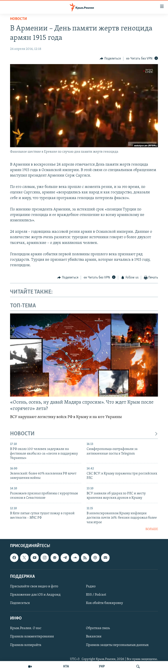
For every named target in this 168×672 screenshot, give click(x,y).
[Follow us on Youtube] (34, 558)
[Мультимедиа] (30, 666)
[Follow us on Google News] (55, 558)
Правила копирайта (25, 645)
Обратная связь (98, 628)
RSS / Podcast (96, 595)
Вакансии (94, 637)
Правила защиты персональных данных (117, 645)
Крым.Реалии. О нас (25, 628)
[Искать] (138, 666)
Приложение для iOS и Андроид (35, 595)
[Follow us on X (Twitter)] (24, 558)
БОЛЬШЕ (151, 529)
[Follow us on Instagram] (44, 558)
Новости (18, 19)
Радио (91, 586)
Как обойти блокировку (104, 603)
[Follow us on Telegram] (65, 558)
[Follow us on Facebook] (14, 558)
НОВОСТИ (22, 434)
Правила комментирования (32, 637)
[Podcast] (95, 558)
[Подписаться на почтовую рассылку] (105, 558)
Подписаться (20, 603)
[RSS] (85, 558)
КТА (66, 666)
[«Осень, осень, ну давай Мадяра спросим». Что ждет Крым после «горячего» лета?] (84, 355)
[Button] (110, 58)
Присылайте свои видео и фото (34, 586)
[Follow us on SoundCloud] (75, 558)
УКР (102, 666)
